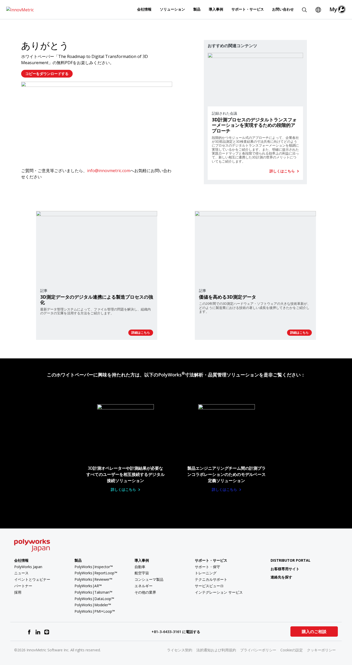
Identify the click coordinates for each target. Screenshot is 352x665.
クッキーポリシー (321, 649)
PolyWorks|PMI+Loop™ (94, 611)
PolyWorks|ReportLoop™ (95, 572)
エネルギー (144, 585)
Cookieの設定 (291, 649)
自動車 (140, 566)
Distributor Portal (291, 560)
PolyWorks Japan (28, 566)
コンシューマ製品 (149, 579)
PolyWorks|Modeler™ (92, 604)
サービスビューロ (209, 585)
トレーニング (205, 572)
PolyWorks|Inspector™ (93, 566)
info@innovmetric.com (108, 170)
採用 (17, 592)
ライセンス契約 (179, 649)
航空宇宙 (142, 572)
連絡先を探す (281, 577)
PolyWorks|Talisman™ (93, 592)
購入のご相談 (314, 631)
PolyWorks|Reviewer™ (93, 579)
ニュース (21, 572)
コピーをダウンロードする (47, 73)
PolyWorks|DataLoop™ (94, 598)
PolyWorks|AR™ (88, 585)
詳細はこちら (140, 332)
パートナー (23, 585)
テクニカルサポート (211, 579)
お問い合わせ (283, 9)
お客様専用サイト (285, 568)
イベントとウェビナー (32, 579)
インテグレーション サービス (219, 592)
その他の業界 (145, 592)
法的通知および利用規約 (216, 649)
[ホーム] (20, 9)
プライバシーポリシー (258, 649)
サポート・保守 (207, 566)
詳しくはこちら (283, 171)
